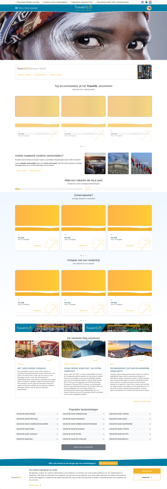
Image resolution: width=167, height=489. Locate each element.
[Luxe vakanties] (118, 327)
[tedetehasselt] (31, 68)
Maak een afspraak (24, 75)
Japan (112, 364)
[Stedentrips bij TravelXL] (48, 327)
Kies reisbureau (35, 170)
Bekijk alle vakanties (83, 447)
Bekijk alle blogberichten (142, 401)
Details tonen (33, 485)
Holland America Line (71, 364)
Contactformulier (40, 75)
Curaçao (20, 364)
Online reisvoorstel (31, 8)
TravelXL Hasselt (55, 75)
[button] (81, 146)
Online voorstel (21, 170)
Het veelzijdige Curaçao (31, 368)
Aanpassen (146, 477)
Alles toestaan (147, 471)
